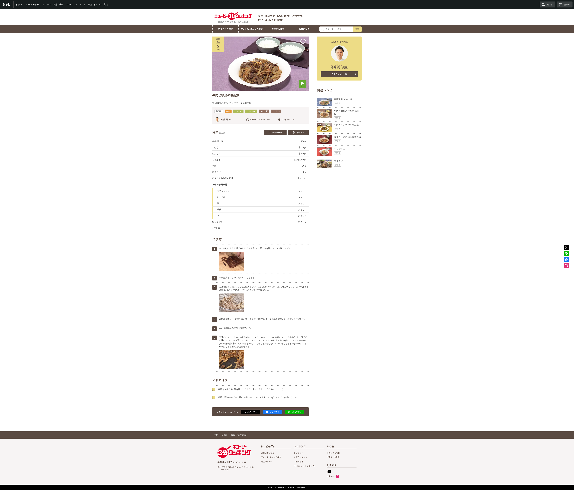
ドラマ (19, 4)
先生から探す (278, 29)
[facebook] (566, 259)
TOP (216, 435)
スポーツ (69, 4)
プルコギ (338, 161)
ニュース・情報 (31, 4)
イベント (97, 4)
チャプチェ (339, 149)
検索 (357, 29)
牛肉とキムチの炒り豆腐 (346, 124)
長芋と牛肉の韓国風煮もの (347, 136)
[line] (566, 253)
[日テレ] (7, 4)
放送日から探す (225, 29)
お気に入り (304, 29)
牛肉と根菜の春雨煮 (238, 435)
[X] (566, 247)
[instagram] (566, 265)
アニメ (78, 4)
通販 (105, 4)
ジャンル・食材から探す (252, 29)
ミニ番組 (87, 4)
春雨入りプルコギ (343, 99)
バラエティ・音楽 (49, 4)
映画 (61, 4)
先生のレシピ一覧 (339, 74)
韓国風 (337, 103)
